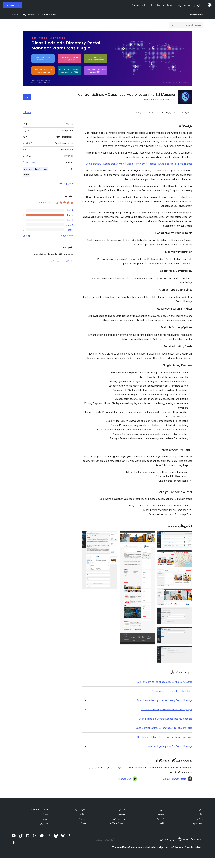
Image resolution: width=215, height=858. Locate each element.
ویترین (161, 809)
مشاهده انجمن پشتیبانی (62, 260)
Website (151, 163)
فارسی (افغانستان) (167, 839)
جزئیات (185, 112)
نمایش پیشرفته (66, 183)
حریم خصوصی (197, 823)
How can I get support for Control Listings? (169, 746)
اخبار (201, 814)
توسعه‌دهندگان (119, 818)
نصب (151, 112)
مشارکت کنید (81, 809)
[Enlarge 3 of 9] (188, 573)
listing (26, 175)
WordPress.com (39, 809)
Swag (83, 823)
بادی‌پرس (42, 823)
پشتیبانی (27, 112)
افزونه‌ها (160, 818)
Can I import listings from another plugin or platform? (164, 737)
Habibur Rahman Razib (156, 99)
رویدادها (83, 814)
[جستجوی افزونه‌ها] (172, 25)
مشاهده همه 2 (29, 162)
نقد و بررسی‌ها (168, 112)
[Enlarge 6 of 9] (188, 630)
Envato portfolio (167, 163)
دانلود (27, 97)
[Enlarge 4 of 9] (188, 592)
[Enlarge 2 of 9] (188, 554)
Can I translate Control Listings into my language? (165, 718)
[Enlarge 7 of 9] (188, 649)
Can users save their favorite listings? (172, 691)
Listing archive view (113, 163)
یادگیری (122, 809)
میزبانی (200, 818)
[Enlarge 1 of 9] (188, 534)
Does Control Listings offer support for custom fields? (163, 728)
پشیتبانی (121, 814)
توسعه (139, 112)
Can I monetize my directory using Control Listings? (164, 700)
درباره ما (199, 809)
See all (26, 235)
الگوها (161, 823)
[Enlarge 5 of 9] (188, 611)
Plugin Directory (195, 14)
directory (28, 169)
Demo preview (93, 163)
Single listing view (136, 163)
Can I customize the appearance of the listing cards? (163, 682)
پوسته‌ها (161, 814)
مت (45, 814)
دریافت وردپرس (12, 5)
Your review (67, 235)
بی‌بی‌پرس (42, 818)
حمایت (82, 818)
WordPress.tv (117, 823)
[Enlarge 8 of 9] (150, 534)
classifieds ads (40, 169)
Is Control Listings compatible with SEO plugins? (166, 709)
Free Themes (185, 163)
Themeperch (124, 778)
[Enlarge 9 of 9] (113, 534)
